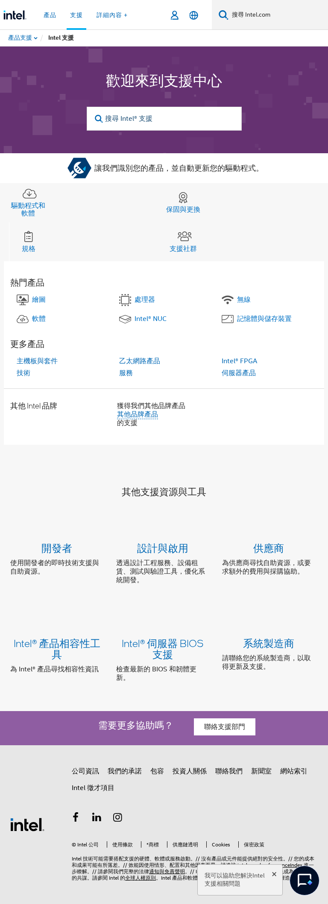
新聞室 (261, 771)
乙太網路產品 (139, 361)
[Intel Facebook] (75, 818)
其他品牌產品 (137, 414)
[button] (164, 565)
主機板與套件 (37, 361)
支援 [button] (76, 15)
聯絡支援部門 (224, 727)
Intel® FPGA (239, 361)
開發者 (56, 547)
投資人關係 (190, 771)
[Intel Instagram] (118, 818)
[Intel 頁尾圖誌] (27, 824)
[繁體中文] (193, 15)
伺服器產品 (239, 373)
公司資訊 (85, 771)
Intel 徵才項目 (93, 788)
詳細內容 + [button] (112, 15)
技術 (23, 373)
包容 (157, 771)
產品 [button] (50, 15)
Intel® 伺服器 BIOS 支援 (163, 648)
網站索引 (294, 771)
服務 (126, 373)
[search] (99, 119)
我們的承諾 (125, 771)
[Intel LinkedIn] (97, 818)
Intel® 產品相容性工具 (57, 648)
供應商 (268, 547)
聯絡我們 (229, 771)
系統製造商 (268, 643)
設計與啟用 (162, 547)
